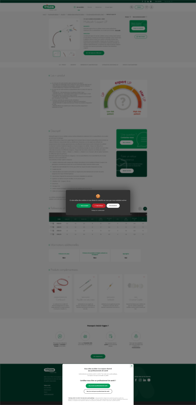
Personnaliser (113, 205)
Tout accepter (84, 205)
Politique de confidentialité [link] (98, 210)
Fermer (132, 366)
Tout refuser (99, 205)
